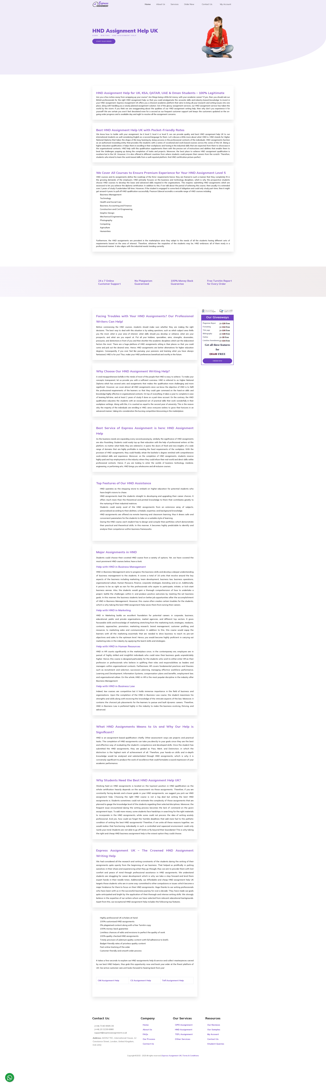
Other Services (182, 1039)
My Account (225, 4)
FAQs (145, 1034)
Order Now (189, 4)
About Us (160, 4)
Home (148, 4)
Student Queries (215, 1043)
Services (175, 4)
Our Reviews (213, 1025)
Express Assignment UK (171, 1056)
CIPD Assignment (183, 1025)
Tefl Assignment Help (173, 980)
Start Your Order (103, 41)
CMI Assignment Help (108, 980)
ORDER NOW (217, 361)
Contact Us (206, 4)
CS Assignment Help (140, 980)
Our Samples (213, 1029)
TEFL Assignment (183, 1034)
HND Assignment (183, 1029)
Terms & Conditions (190, 1056)
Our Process (148, 1039)
